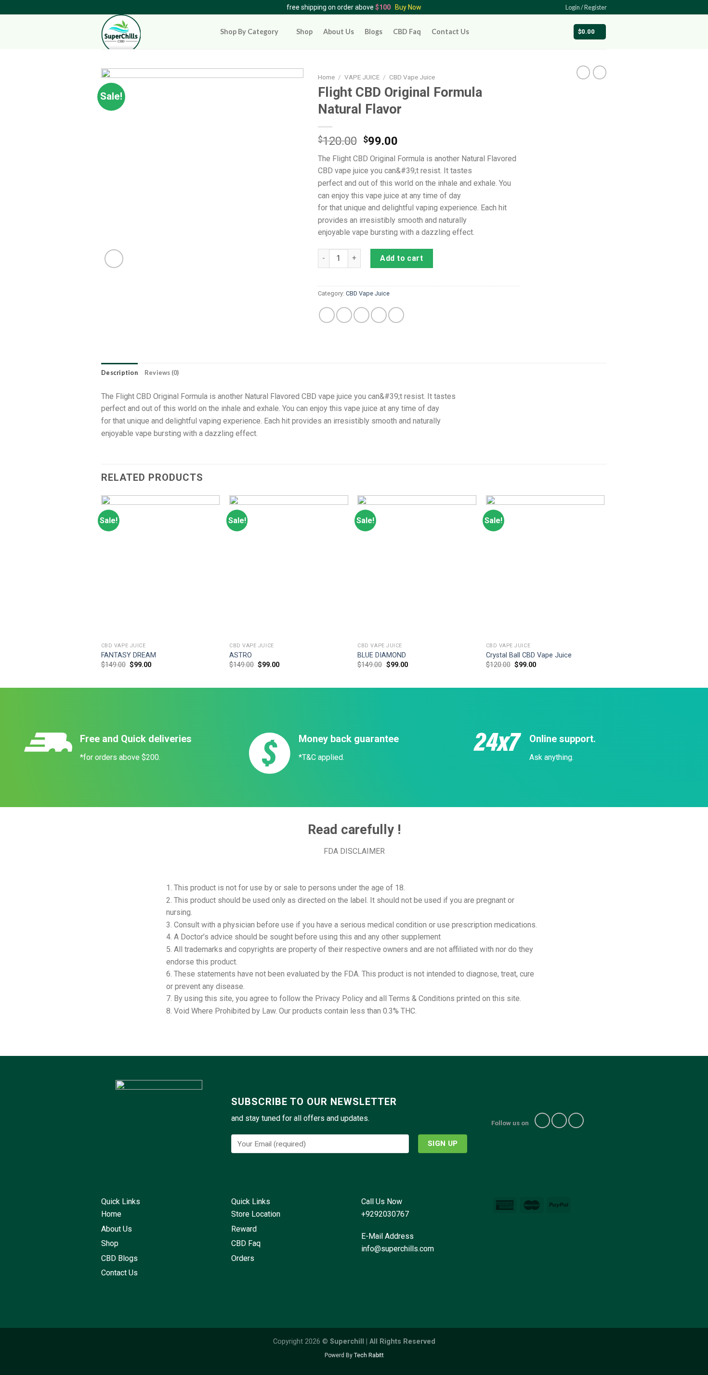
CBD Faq (407, 31)
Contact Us (450, 31)
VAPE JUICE (362, 77)
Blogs (373, 31)
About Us (338, 31)
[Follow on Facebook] (542, 1120)
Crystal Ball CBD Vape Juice (529, 655)
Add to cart (401, 258)
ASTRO (240, 655)
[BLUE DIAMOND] (416, 566)
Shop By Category (249, 31)
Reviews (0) (161, 372)
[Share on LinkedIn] (396, 315)
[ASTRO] (288, 566)
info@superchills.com (397, 1248)
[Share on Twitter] (344, 315)
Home (326, 77)
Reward (244, 1229)
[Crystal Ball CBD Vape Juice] (545, 566)
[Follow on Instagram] (559, 1120)
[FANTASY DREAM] (160, 566)
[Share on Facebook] (327, 315)
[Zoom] (114, 258)
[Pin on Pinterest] (379, 315)
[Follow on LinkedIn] (576, 1120)
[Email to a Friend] (361, 315)
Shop (304, 31)
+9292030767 (385, 1214)
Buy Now (408, 7)
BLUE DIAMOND (381, 655)
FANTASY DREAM (128, 655)
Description (119, 372)
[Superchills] (153, 31)
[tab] (119, 372)
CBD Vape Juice (412, 77)
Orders (242, 1258)
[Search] (559, 31)
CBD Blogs (119, 1258)
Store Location (255, 1214)
